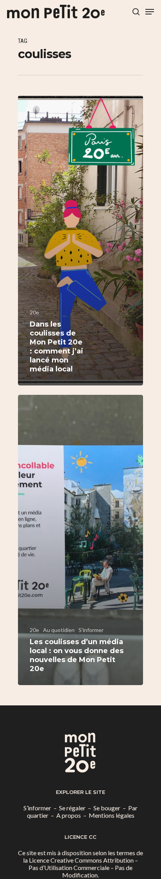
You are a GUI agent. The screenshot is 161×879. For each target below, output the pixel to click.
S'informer (91, 630)
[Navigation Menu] (149, 12)
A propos (68, 815)
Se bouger (106, 808)
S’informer (37, 808)
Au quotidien (59, 630)
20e (34, 312)
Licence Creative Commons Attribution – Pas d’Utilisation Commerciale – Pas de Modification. (83, 867)
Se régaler (72, 808)
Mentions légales (111, 815)
